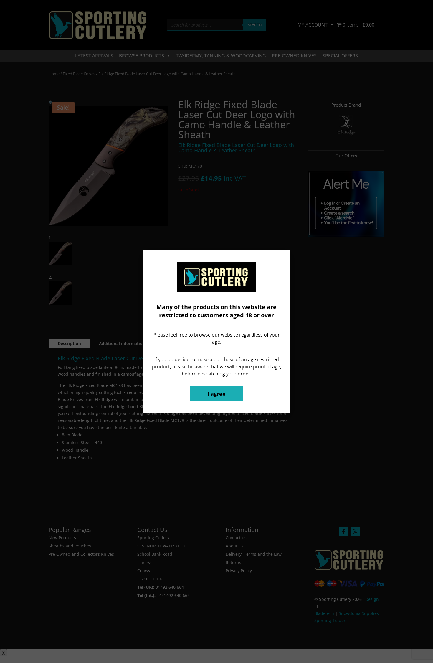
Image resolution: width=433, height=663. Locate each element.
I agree (216, 393)
